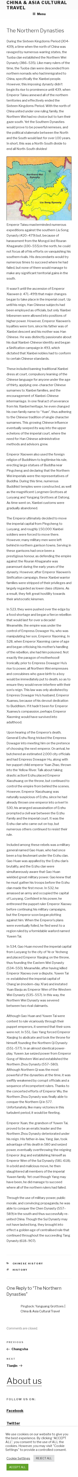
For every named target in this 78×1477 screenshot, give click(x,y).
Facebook (14, 1411)
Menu (41, 14)
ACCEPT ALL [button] (17, 1467)
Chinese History (28, 1263)
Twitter (13, 1423)
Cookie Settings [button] (18, 1458)
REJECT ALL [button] (44, 1458)
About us (24, 1381)
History (20, 1269)
